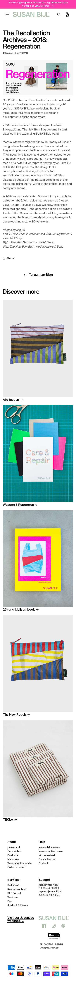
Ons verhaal (13, 847)
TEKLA (8, 819)
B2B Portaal (14, 893)
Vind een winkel (47, 855)
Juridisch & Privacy (17, 905)
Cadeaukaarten (47, 859)
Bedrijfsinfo (13, 885)
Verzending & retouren (51, 851)
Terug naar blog (41, 274)
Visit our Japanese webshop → (20, 919)
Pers (9, 901)
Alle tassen (11, 399)
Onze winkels (14, 851)
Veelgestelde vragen (49, 847)
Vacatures (12, 897)
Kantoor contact (16, 889)
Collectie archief (16, 867)
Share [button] (10, 258)
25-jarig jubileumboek (19, 609)
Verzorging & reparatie (19, 863)
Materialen (13, 859)
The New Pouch (14, 714)
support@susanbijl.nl (50, 891)
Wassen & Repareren (18, 504)
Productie (12, 855)
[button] (7, 14)
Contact (43, 863)
